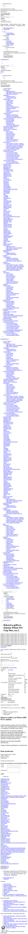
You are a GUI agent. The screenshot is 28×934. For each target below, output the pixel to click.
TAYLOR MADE (7, 227)
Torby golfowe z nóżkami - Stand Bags (15, 144)
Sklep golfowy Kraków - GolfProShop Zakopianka (15, 895)
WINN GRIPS (6, 241)
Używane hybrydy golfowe (12, 156)
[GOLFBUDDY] (5, 802)
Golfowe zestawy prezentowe (10, 129)
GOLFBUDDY (7, 187)
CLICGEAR (6, 172)
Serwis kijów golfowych (11, 140)
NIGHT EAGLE (7, 206)
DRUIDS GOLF (7, 174)
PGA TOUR (6, 212)
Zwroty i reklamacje (8, 887)
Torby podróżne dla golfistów (13, 148)
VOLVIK (5, 238)
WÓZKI (5, 255)
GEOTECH (6, 185)
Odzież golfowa (7, 99)
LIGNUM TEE (7, 198)
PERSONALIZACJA (8, 309)
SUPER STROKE (7, 224)
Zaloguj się (8, 41)
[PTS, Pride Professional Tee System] (9, 831)
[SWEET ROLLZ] (5, 840)
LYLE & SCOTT (7, 202)
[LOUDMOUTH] (5, 815)
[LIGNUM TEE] (5, 812)
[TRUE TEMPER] (5, 854)
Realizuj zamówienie (5, 14)
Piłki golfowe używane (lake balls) (14, 92)
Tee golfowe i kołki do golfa (12, 125)
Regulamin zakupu (7, 885)
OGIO (4, 210)
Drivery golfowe (10, 133)
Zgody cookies (9, 44)
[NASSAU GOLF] (5, 819)
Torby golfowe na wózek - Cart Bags (14, 143)
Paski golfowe (9, 122)
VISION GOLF (7, 237)
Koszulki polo (9, 101)
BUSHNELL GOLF (8, 169)
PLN (7, 37)
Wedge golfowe (9, 138)
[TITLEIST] (4, 845)
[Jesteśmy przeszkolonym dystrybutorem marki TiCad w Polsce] (14, 844)
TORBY (5, 262)
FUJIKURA (6, 184)
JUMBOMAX (6, 191)
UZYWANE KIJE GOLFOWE (10, 320)
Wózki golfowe (6, 113)
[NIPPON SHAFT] (5, 822)
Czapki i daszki (9, 100)
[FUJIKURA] (4, 798)
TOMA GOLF (6, 230)
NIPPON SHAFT (7, 207)
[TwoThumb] (4, 855)
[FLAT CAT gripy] (5, 793)
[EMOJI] (3, 790)
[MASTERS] (4, 818)
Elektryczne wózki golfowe (12, 116)
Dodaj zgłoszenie (10, 43)
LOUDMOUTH (7, 200)
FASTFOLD (6, 178)
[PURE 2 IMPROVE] (6, 833)
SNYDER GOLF (7, 221)
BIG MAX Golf (7, 167)
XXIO (4, 242)
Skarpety (8, 109)
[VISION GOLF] (5, 858)
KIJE (4, 271)
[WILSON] (3, 647)
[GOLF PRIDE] (4, 801)
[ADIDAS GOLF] (5, 778)
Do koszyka (5, 667)
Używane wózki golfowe (12, 161)
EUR (7, 38)
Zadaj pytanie (4, 697)
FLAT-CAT (6, 181)
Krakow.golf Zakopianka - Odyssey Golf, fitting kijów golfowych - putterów (14, 927)
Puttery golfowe (10, 137)
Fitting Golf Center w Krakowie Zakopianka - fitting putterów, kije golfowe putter (15, 924)
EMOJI (5, 177)
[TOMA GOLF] (4, 846)
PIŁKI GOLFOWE (7, 244)
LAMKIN (5, 195)
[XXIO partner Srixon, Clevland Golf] (9, 863)
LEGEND (5, 197)
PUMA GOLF (6, 217)
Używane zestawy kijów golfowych (14, 159)
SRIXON (5, 223)
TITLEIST (5, 229)
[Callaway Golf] (4, 784)
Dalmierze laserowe (10, 96)
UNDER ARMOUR (8, 236)
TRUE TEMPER (7, 233)
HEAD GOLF (6, 190)
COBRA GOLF (7, 173)
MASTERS (6, 203)
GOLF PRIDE (6, 186)
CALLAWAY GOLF (8, 170)
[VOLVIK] (3, 859)
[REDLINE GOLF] (5, 835)
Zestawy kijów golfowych (12, 139)
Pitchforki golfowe (10, 124)
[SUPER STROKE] (5, 838)
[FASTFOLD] (4, 792)
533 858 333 (7, 875)
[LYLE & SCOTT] (5, 816)
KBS (4, 194)
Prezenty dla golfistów (8, 127)
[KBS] (2, 808)
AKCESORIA (6, 300)
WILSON (5, 240)
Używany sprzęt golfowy (9, 160)
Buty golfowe (9, 112)
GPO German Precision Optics (10, 189)
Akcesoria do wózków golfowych (14, 117)
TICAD (5, 228)
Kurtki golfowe (9, 105)
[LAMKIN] (3, 810)
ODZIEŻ (5, 284)
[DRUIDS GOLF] (5, 788)
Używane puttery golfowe (12, 157)
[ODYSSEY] (4, 823)
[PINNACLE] (4, 828)
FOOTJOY (6, 182)
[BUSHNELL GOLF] (6, 782)
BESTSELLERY (7, 318)
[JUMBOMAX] (4, 806)
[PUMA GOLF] (4, 832)
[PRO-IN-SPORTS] (5, 829)
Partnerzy (5, 893)
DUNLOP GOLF (7, 176)
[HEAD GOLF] (4, 805)
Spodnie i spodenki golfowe (12, 110)
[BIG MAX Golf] (5, 780)
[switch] (3, 932)
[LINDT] (3, 814)
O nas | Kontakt (7, 884)
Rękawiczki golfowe (11, 108)
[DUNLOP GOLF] (5, 789)
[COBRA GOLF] (5, 786)
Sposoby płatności (7, 889)
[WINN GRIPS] (4, 862)
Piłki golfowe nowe (10, 91)
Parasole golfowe (10, 121)
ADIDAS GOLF (7, 165)
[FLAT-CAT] (4, 794)
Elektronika (6, 95)
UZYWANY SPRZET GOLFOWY (11, 331)
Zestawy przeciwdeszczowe (12, 107)
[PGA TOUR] (4, 827)
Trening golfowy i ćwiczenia (9, 150)
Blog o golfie (6, 891)
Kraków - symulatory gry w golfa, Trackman (13, 894)
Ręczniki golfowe (10, 120)
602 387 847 (14, 875)
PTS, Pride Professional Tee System (11, 216)
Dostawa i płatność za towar (9, 886)
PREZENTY (6, 313)
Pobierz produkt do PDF (6, 699)
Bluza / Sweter (9, 103)
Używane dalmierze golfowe (12, 163)
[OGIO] (3, 824)
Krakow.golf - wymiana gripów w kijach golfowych (15, 911)
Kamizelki (8, 104)
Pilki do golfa (6, 90)
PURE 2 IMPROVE (8, 219)
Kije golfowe (6, 130)
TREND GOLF (7, 232)
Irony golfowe (9, 131)
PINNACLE (6, 214)
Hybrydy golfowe (10, 135)
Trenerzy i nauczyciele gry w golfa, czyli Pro (13, 909)
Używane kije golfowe (8, 151)
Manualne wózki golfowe (12, 114)
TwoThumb (6, 234)
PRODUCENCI (7, 164)
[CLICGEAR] (4, 785)
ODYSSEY (6, 208)
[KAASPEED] (4, 807)
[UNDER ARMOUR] (6, 857)
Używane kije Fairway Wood (13, 155)
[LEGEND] (3, 811)
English (8, 34)
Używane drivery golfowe (12, 154)
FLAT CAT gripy (7, 180)
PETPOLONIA (7, 211)
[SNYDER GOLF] (5, 836)
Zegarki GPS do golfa (11, 97)
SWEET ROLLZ (7, 225)
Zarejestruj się (9, 42)
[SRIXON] (3, 837)
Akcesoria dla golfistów (8, 118)
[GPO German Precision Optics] (8, 803)
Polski (7, 33)
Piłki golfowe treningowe (12, 94)
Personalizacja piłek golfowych (10, 126)
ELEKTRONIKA (7, 250)
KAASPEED (6, 193)
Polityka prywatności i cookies (10, 890)
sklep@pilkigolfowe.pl (8, 877)
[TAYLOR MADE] (5, 841)
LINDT (5, 199)
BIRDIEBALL (6, 168)
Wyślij (23, 707)
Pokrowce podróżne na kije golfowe (14, 147)
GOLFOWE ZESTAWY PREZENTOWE (13, 315)
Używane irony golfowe (11, 152)
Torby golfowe (6, 142)
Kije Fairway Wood (10, 134)
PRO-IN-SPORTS (7, 215)
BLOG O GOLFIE (7, 319)
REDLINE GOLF (7, 220)
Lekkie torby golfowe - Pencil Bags (14, 146)
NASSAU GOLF (7, 204)
